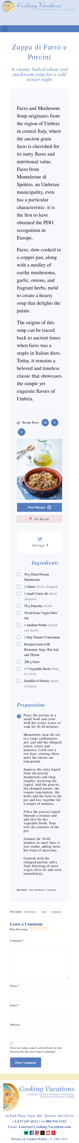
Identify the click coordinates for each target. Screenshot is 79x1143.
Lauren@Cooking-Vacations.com (45, 1126)
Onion (41, 586)
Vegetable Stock (41, 671)
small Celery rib (40, 596)
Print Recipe (36, 507)
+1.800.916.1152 (53, 1121)
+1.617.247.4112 (25, 1121)
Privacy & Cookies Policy (29, 1139)
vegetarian (56, 911)
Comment (17, 940)
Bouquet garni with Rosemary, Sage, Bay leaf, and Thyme (41, 649)
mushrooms (30, 911)
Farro (32, 661)
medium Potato (40, 627)
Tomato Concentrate (42, 637)
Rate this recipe (19, 929)
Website (15, 1025)
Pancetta (38, 605)
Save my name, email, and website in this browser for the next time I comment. (36, 1049)
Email (15, 1005)
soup (43, 911)
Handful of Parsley (41, 683)
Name (15, 986)
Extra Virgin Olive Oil (40, 615)
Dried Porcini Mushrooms (36, 577)
